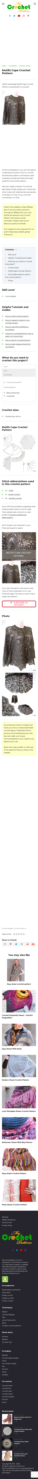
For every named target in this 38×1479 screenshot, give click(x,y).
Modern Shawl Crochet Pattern (15, 1080)
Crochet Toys (7, 1342)
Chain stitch (6, 1292)
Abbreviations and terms (11, 1290)
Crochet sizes (13, 268)
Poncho (5, 1369)
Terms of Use (7, 1222)
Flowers (5, 1337)
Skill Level (12, 255)
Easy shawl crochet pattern (19, 984)
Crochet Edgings (8, 1315)
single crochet (14, 494)
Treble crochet (7, 1301)
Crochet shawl (7, 1394)
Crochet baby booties (10, 1358)
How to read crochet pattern (17, 316)
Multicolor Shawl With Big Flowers (17, 1142)
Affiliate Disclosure (9, 1220)
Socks (4, 1372)
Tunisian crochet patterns (11, 1326)
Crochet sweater (8, 1397)
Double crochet (8, 1298)
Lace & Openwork (9, 1320)
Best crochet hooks (12, 392)
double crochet (15, 498)
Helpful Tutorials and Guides (20, 258)
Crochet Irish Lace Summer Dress (21, 1455)
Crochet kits (10, 396)
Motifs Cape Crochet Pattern (19, 271)
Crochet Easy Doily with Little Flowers (23, 1430)
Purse (4, 1402)
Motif (4, 1323)
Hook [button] (5, 366)
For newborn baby (9, 1363)
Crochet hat (6, 1388)
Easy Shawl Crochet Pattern (14, 1173)
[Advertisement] (19, 43)
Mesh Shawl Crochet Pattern (14, 1205)
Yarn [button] (5, 370)
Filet (3, 1317)
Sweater (5, 1375)
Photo (10, 281)
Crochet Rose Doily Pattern (21, 1442)
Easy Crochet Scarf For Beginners (22, 1418)
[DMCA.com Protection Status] (5, 1281)
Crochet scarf (7, 1391)
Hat (3, 1366)
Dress (4, 1361)
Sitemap (5, 1217)
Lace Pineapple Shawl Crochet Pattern (19, 1111)
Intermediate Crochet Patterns (14, 928)
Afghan (4, 1312)
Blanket (5, 1339)
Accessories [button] (8, 375)
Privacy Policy (7, 1225)
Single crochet (7, 1295)
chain (11, 491)
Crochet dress (7, 1386)
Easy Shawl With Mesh (12, 1049)
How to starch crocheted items (17, 340)
